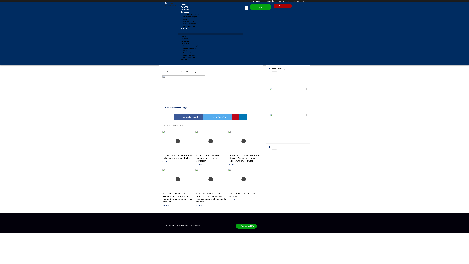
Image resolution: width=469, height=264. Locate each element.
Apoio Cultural (172, 70)
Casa (163, 70)
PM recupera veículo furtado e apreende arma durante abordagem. (209, 158)
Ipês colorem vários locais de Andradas (241, 195)
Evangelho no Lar (189, 24)
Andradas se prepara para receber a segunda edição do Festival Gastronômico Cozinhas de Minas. (177, 197)
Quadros (185, 12)
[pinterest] (235, 117)
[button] (210, 34)
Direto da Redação (190, 17)
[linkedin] (243, 117)
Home (184, 4)
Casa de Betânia (189, 21)
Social (184, 28)
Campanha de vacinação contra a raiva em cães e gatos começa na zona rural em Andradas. (243, 158)
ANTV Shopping (189, 26)
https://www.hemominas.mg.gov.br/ (176, 107)
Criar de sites (195, 225)
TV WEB (184, 7)
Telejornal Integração (191, 14)
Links (173, 225)
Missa (185, 19)
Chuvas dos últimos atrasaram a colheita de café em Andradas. (177, 156)
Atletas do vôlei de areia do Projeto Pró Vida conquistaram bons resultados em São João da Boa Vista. (210, 197)
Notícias (185, 9)
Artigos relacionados (172, 126)
